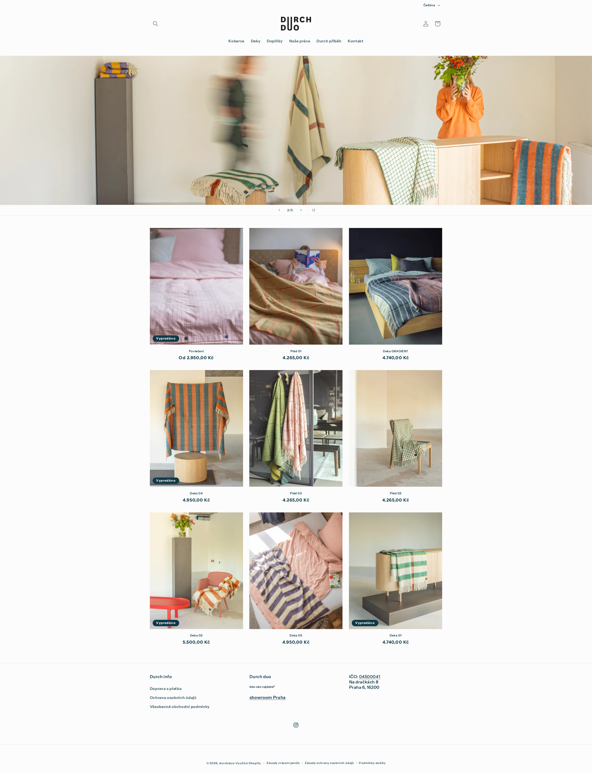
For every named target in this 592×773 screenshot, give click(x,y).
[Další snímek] (301, 210)
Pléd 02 (395, 493)
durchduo (226, 763)
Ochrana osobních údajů (173, 697)
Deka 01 (396, 635)
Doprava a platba (166, 688)
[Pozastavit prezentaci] (313, 210)
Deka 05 (296, 635)
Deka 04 (196, 493)
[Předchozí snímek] (279, 210)
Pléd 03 (296, 493)
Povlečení (196, 351)
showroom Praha (268, 697)
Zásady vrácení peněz (283, 763)
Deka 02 (196, 635)
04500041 (369, 676)
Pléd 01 (296, 351)
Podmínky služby (372, 763)
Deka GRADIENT (395, 351)
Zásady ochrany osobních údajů (329, 763)
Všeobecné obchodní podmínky (180, 706)
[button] (156, 24)
